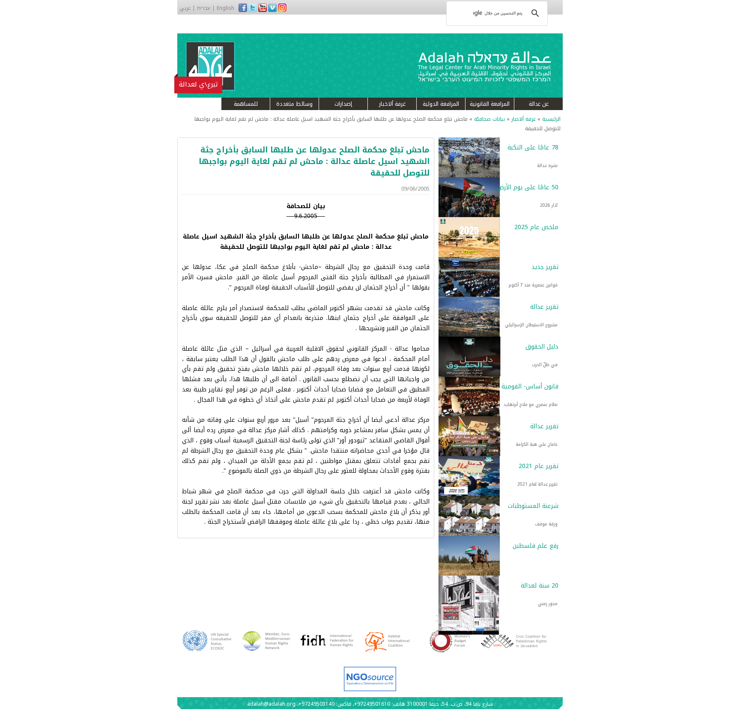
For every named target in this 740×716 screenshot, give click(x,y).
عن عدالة (539, 103)
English (225, 8)
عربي (185, 8)
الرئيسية (551, 119)
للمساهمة (246, 103)
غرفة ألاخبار (392, 103)
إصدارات (343, 103)
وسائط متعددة (294, 103)
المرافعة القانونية (490, 103)
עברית (203, 8)
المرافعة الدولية (441, 103)
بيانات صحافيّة (489, 119)
